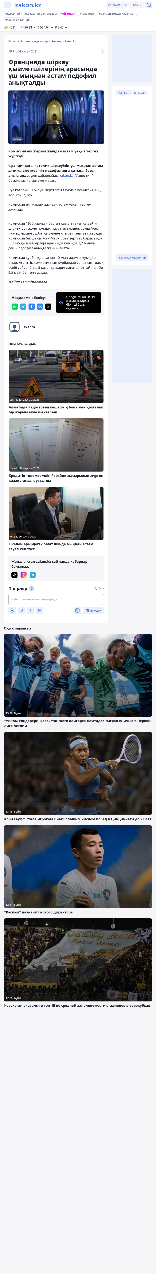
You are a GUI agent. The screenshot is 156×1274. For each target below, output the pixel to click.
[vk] (40, 306)
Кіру (101, 588)
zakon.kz (66, 175)
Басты (12, 41)
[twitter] (48, 306)
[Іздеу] (148, 5)
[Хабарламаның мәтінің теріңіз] (56, 599)
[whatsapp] (14, 306)
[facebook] (31, 306)
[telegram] (23, 306)
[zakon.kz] (28, 5)
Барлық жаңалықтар (34, 41)
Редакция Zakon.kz (64, 41)
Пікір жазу (93, 610)
